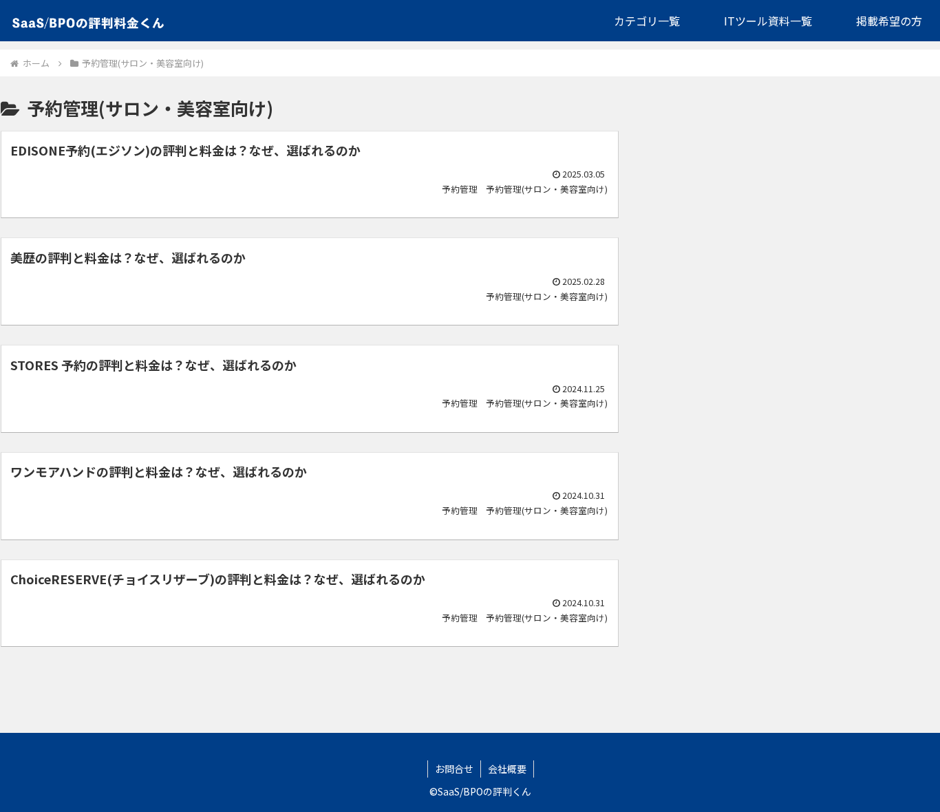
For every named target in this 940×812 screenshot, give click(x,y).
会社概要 (507, 769)
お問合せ (454, 769)
